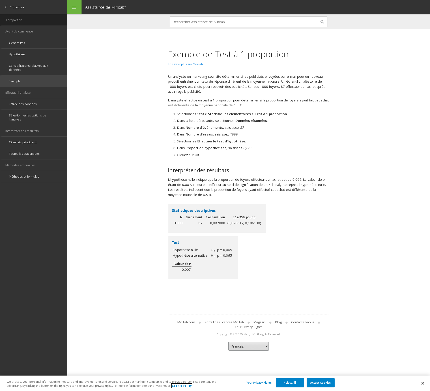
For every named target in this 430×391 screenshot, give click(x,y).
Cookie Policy (181, 386)
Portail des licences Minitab (224, 322)
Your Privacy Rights (259, 383)
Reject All (290, 383)
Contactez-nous (302, 322)
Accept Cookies (320, 383)
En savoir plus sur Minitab (185, 64)
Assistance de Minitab (105, 7)
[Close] (423, 383)
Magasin (259, 322)
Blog (278, 322)
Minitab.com (186, 322)
